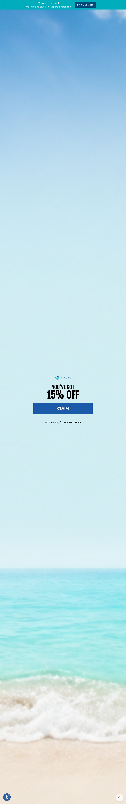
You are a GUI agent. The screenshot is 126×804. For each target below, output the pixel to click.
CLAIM (63, 408)
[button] (7, 797)
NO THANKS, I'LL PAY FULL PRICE (63, 422)
